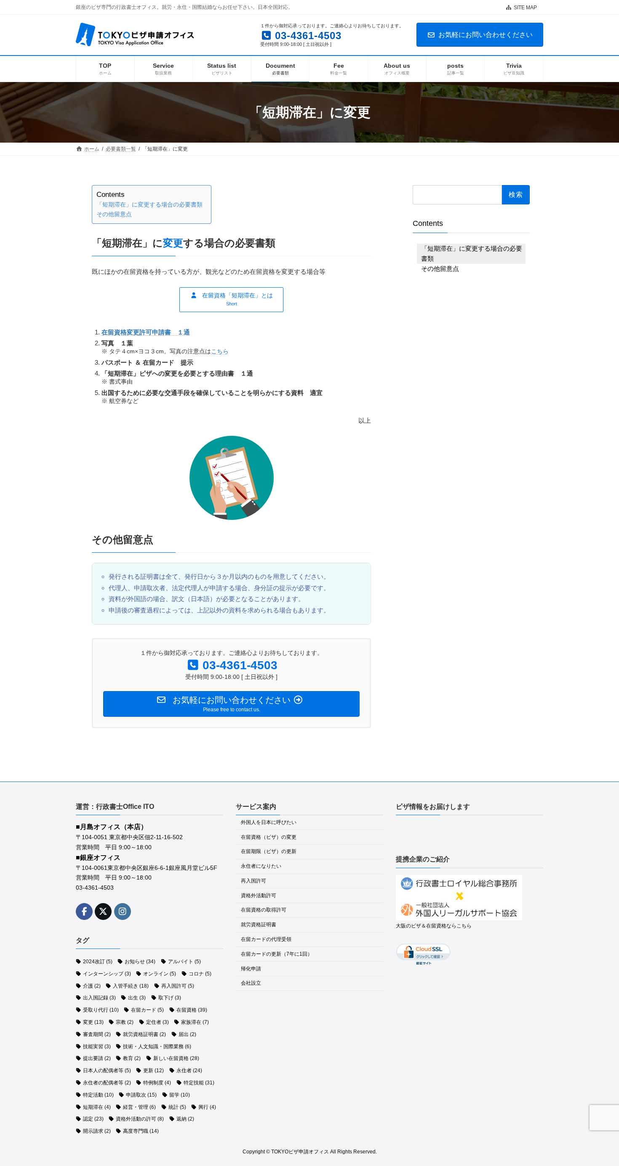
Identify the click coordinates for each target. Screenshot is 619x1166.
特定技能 (199, 1083)
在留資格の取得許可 (263, 910)
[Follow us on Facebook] (84, 911)
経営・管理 (139, 1107)
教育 (132, 1058)
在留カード (147, 1010)
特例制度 (157, 1083)
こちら (220, 351)
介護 (92, 985)
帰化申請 (251, 968)
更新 (153, 1070)
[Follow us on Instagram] (122, 911)
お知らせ (140, 962)
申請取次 (141, 1095)
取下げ (169, 998)
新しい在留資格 (176, 1058)
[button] (231, 299)
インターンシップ (107, 974)
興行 (207, 1107)
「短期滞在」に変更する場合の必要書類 (149, 204)
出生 (137, 998)
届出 (187, 1034)
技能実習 (97, 1046)
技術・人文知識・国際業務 (157, 1046)
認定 (93, 1119)
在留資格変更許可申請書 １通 (145, 332)
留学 (179, 1095)
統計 (177, 1107)
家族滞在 (195, 1022)
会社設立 (251, 983)
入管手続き (131, 985)
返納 (185, 1119)
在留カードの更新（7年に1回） (276, 954)
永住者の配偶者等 (107, 1083)
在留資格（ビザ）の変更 (268, 837)
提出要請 (97, 1058)
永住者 (189, 1070)
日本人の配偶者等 (107, 1070)
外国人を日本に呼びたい (268, 822)
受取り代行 (101, 1010)
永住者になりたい (261, 866)
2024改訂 (97, 962)
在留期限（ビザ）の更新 (268, 851)
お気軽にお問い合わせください (485, 34)
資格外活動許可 (258, 895)
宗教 (124, 1022)
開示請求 (97, 1131)
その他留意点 (114, 214)
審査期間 (97, 1034)
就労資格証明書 (144, 1034)
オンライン (159, 974)
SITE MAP (525, 8)
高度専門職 (141, 1131)
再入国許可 (177, 985)
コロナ (200, 974)
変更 (93, 1022)
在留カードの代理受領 (266, 939)
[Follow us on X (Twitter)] (103, 911)
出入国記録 (99, 998)
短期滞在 (97, 1107)
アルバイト (184, 962)
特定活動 (98, 1095)
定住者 (157, 1022)
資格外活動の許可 (140, 1119)
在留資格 (191, 1010)
